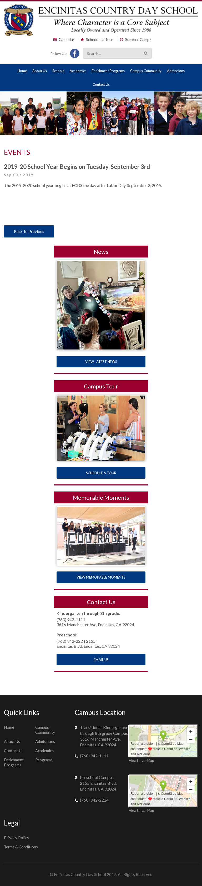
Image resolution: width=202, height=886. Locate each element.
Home (22, 71)
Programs (44, 759)
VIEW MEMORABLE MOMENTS (101, 577)
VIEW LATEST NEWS (101, 362)
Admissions (176, 71)
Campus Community (145, 71)
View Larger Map (141, 760)
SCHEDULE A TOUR (101, 473)
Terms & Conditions (21, 846)
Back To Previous (29, 231)
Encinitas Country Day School (80, 874)
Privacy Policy (16, 837)
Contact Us (101, 84)
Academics (78, 71)
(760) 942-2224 (94, 799)
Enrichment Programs (108, 71)
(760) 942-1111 (94, 755)
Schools (58, 71)
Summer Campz (138, 39)
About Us (39, 71)
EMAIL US (101, 659)
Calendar (66, 39)
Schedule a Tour (99, 39)
